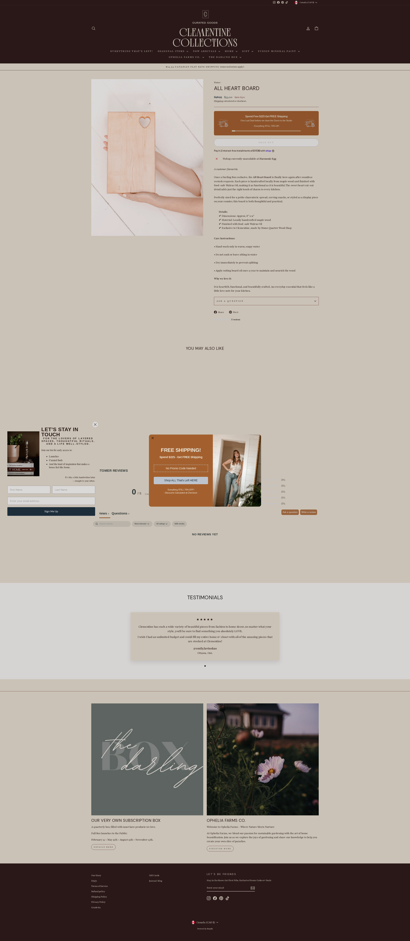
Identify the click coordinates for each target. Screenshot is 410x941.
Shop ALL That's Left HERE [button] (181, 480)
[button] (181, 468)
